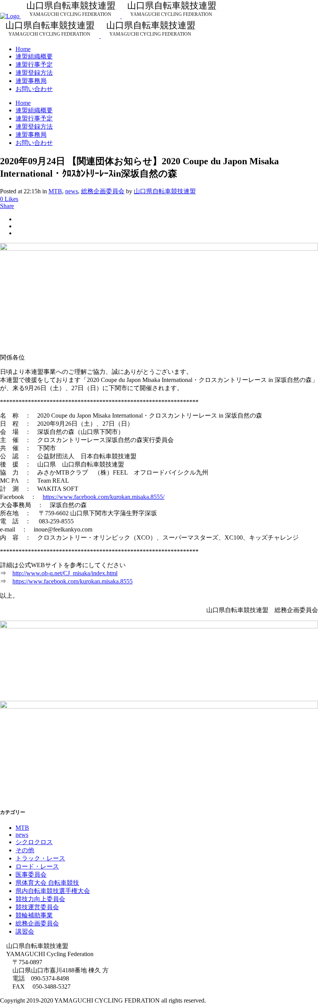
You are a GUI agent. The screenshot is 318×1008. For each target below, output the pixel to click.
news (71, 191)
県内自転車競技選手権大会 (53, 891)
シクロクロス (34, 842)
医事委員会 (31, 874)
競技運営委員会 (37, 907)
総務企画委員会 (102, 191)
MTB (55, 191)
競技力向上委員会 (40, 899)
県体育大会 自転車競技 (47, 882)
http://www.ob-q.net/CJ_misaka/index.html (65, 573)
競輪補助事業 (34, 915)
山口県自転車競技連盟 (165, 191)
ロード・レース (37, 866)
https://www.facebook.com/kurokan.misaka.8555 (72, 581)
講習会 (25, 931)
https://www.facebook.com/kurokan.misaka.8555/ (103, 497)
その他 (25, 850)
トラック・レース (40, 858)
